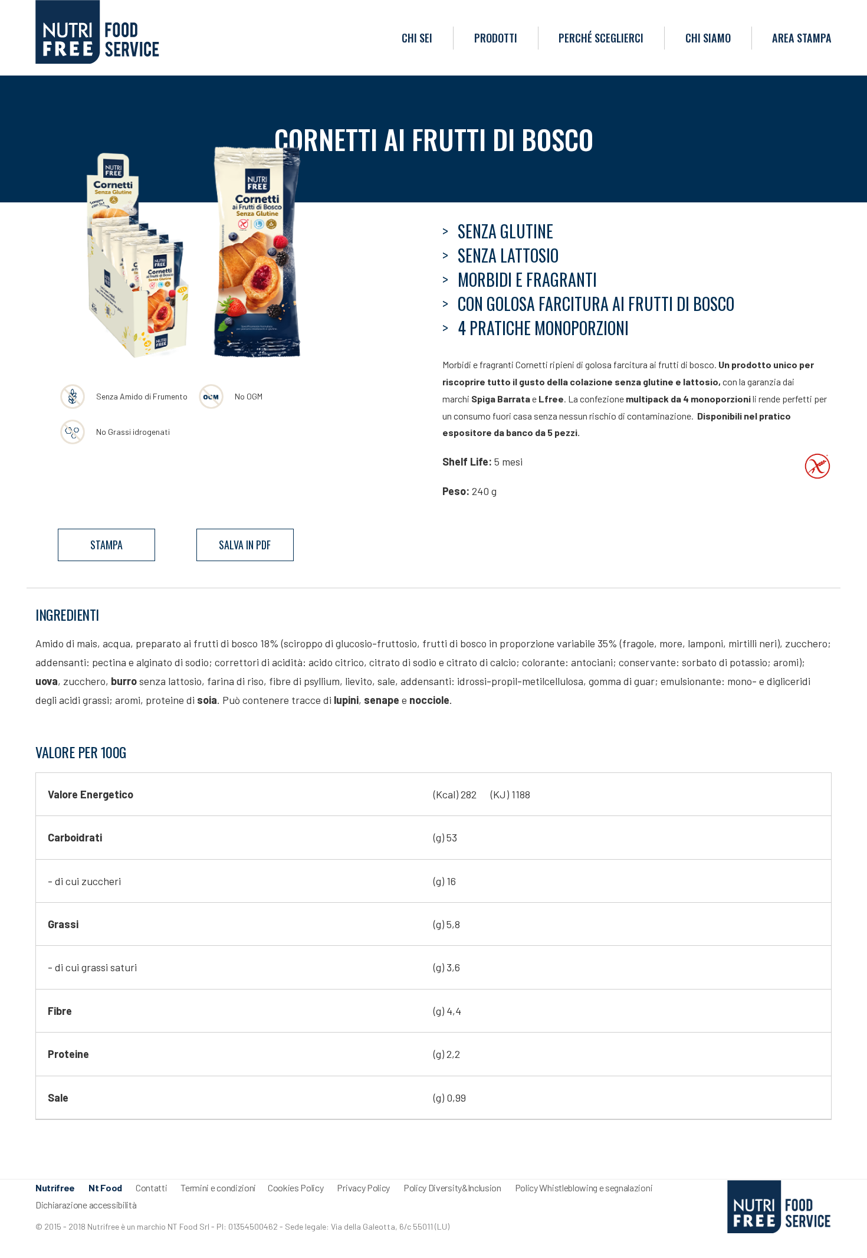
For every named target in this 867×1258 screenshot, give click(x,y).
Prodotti (495, 37)
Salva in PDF (245, 544)
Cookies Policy (296, 1187)
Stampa (106, 544)
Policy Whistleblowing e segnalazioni (583, 1187)
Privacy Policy (363, 1187)
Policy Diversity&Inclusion (452, 1187)
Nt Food (105, 1187)
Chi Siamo (708, 37)
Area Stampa (802, 37)
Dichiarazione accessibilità (85, 1204)
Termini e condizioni (218, 1187)
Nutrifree (55, 1187)
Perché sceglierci (601, 37)
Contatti (151, 1187)
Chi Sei (417, 37)
